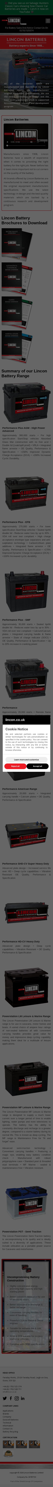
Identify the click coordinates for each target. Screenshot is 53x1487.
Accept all (37, 766)
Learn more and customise (26, 759)
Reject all (15, 766)
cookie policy (26, 739)
